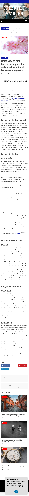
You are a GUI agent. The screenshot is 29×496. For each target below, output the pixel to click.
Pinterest (23, 365)
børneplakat (17, 233)
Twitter (14, 365)
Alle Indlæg (5, 57)
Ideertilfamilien (14, 11)
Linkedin (5, 369)
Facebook (5, 365)
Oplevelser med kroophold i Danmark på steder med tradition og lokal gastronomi (13, 415)
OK (16, 491)
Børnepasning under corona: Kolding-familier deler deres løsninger (12, 441)
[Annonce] (14, 411)
